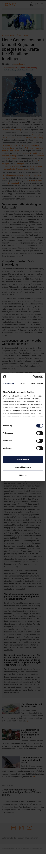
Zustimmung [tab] (8, 383)
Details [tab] (23, 383)
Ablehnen (23, 475)
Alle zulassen (23, 459)
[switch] (39, 433)
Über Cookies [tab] (37, 383)
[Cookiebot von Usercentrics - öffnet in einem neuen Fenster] (32, 376)
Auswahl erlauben (23, 467)
